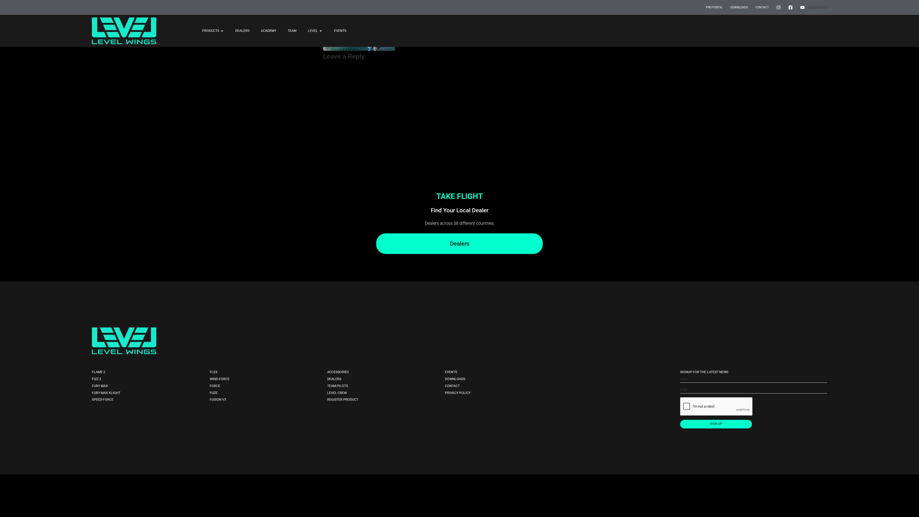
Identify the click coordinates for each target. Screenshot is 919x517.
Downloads (455, 379)
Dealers (334, 379)
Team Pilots (337, 386)
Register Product (342, 400)
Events (451, 372)
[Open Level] (320, 31)
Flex (214, 372)
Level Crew (337, 393)
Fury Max (100, 386)
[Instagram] (778, 7)
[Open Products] (222, 31)
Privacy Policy (458, 393)
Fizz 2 (96, 379)
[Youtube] (802, 7)
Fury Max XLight (106, 393)
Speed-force (102, 400)
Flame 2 (98, 372)
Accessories (338, 372)
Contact (452, 386)
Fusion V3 (218, 400)
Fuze (214, 393)
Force (215, 386)
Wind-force (220, 379)
